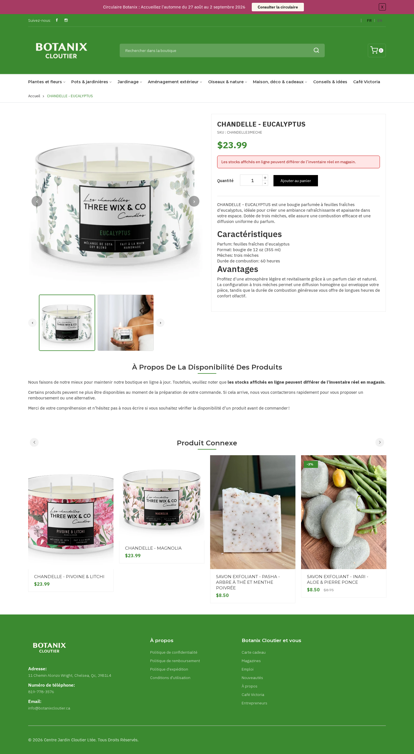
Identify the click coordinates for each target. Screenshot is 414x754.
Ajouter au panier (296, 180)
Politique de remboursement (175, 660)
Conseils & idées (330, 81)
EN (379, 20)
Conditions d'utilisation (170, 677)
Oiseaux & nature (226, 81)
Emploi (247, 669)
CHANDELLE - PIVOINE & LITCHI (69, 576)
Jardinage (128, 81)
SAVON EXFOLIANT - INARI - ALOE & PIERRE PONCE (337, 579)
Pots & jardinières (89, 81)
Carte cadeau (254, 652)
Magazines (251, 660)
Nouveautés (252, 677)
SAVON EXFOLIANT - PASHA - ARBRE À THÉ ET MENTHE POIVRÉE (248, 582)
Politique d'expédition (169, 669)
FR (369, 20)
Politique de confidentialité (173, 652)
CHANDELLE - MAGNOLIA (153, 548)
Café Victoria (366, 81)
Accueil (34, 96)
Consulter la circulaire (278, 7)
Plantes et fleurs (45, 81)
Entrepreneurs (254, 703)
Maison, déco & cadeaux (278, 81)
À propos (249, 686)
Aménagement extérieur (173, 81)
